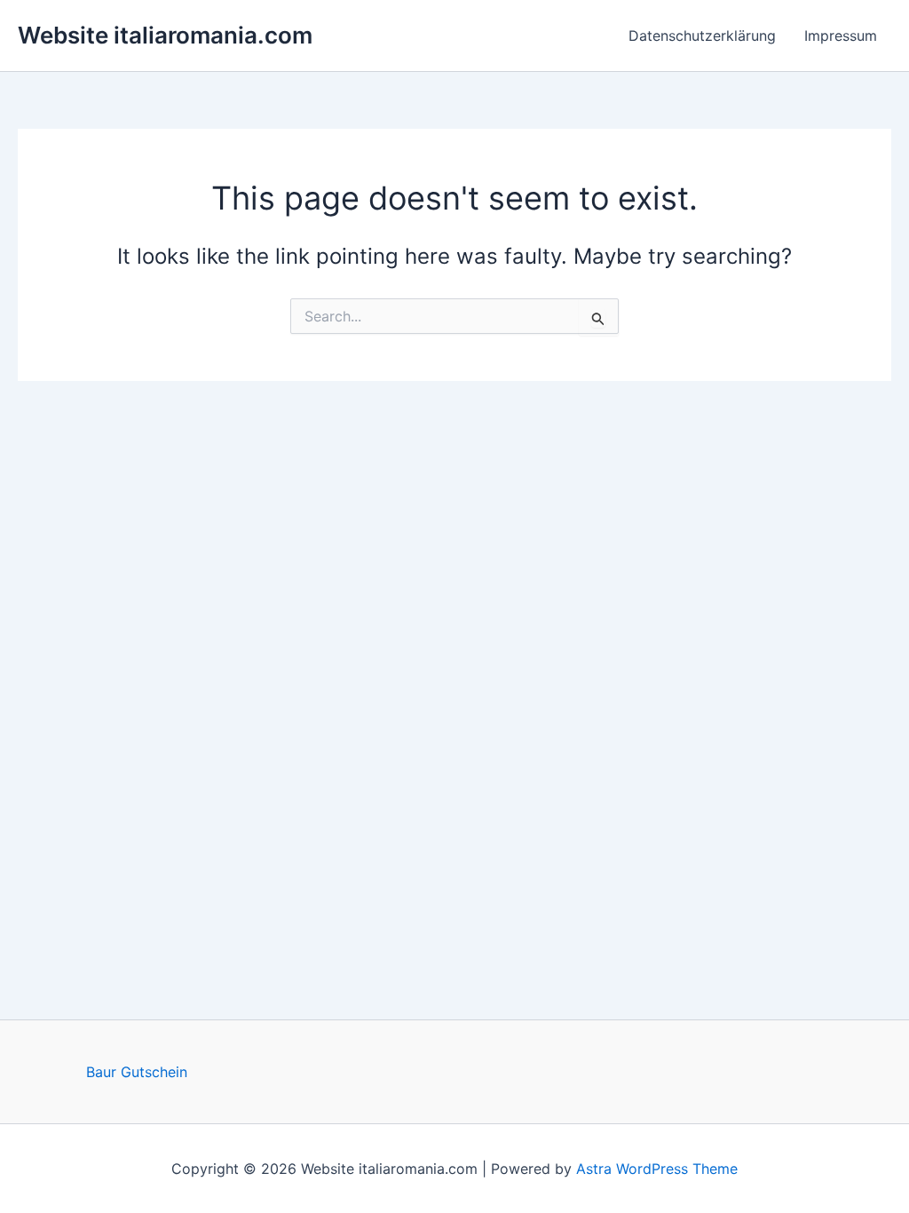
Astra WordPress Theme (657, 1168)
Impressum (840, 35)
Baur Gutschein (136, 1072)
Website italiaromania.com (165, 35)
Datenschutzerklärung (702, 35)
